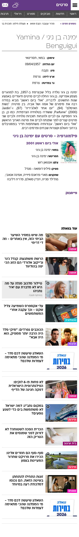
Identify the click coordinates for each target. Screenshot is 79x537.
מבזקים (45, 14)
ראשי (73, 14)
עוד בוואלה (69, 228)
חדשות (60, 14)
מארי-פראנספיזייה (35, 174)
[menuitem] (60, 14)
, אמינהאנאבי (14, 174)
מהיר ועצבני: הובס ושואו (42, 24)
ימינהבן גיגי (43, 149)
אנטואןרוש (45, 162)
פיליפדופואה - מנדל (37, 168)
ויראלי (17, 14)
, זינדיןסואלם (33, 179)
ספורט (31, 14)
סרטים (62, 5)
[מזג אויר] (15, 5)
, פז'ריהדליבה (16, 179)
